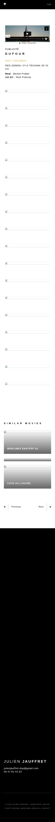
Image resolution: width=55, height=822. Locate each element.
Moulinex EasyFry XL (23, 448)
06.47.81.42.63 (13, 771)
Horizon (13, 456)
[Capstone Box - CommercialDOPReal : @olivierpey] (10, 564)
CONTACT (46, 808)
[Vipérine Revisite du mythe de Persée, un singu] (27, 623)
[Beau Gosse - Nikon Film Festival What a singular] (44, 642)
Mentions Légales (30, 808)
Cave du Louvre (19, 483)
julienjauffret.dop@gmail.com (21, 768)
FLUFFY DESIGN (12, 808)
